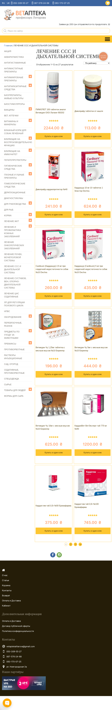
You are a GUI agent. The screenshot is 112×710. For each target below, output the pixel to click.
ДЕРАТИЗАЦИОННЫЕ (14, 192)
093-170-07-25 (62, 3)
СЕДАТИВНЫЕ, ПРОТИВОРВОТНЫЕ (14, 371)
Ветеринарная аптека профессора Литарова (24, 14)
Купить (53, 144)
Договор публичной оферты (16, 626)
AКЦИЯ (7, 51)
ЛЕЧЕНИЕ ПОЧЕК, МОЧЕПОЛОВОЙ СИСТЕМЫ (13, 257)
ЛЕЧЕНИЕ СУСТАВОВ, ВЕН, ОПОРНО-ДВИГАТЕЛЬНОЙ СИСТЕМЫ (15, 283)
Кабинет (6, 605)
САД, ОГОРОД (11, 364)
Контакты (6, 590)
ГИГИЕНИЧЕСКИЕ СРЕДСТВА (13, 167)
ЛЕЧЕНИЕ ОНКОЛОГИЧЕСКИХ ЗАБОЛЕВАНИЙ (14, 245)
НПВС (7, 311)
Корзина (6, 585)
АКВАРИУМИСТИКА (14, 57)
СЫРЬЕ (7, 384)
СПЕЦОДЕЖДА (11, 379)
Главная (8, 45)
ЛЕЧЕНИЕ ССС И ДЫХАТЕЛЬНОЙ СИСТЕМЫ (12, 269)
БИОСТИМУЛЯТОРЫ (14, 104)
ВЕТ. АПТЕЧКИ (11, 115)
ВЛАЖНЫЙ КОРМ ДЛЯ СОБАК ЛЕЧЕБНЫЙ (15, 132)
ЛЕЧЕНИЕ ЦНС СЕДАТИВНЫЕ (11, 295)
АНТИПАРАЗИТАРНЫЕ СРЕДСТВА (15, 88)
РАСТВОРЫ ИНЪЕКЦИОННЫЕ (13, 357)
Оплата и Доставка (11, 600)
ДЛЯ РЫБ (8, 210)
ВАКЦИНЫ (9, 110)
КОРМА (7, 215)
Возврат (6, 595)
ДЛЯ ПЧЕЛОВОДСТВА (15, 204)
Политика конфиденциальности (18, 631)
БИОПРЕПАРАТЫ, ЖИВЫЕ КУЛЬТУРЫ (13, 96)
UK (8, 3)
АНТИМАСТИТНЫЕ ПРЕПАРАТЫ (13, 70)
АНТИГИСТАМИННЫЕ (15, 63)
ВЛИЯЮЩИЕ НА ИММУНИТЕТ (12, 152)
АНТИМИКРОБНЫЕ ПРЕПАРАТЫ (13, 79)
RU (3, 3)
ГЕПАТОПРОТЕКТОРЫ (15, 160)
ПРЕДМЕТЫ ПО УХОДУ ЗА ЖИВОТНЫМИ (12, 335)
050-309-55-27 (20, 3)
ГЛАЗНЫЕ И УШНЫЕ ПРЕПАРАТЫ (14, 176)
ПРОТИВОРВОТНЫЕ (14, 349)
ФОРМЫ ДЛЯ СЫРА (13, 396)
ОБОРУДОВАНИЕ (12, 317)
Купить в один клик (54, 136)
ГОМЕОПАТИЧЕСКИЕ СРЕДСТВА (14, 185)
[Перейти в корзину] (107, 3)
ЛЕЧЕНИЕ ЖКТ (11, 221)
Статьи (5, 580)
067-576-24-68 (41, 3)
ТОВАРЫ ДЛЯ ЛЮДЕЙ (15, 390)
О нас (5, 575)
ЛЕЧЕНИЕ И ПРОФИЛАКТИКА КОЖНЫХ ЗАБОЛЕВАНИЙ (12, 232)
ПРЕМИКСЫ (10, 344)
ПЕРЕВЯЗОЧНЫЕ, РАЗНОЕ (13, 324)
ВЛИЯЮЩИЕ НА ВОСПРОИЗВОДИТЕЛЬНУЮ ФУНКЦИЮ (18, 142)
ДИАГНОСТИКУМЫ (13, 198)
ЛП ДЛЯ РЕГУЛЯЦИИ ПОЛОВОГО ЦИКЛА (14, 304)
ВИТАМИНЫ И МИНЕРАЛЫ (11, 123)
